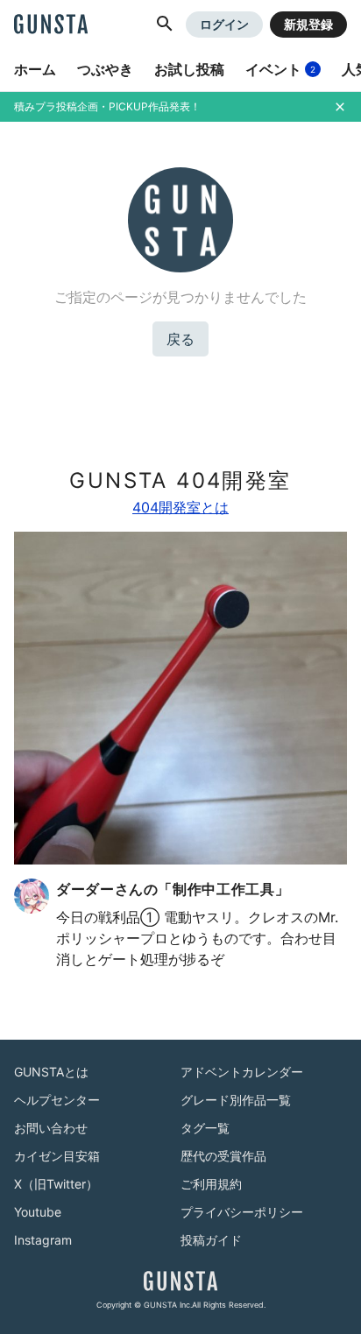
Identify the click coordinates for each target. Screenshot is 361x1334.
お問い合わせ (51, 1127)
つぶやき (105, 69)
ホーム (35, 69)
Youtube (37, 1211)
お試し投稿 (189, 69)
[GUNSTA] (51, 25)
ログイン (224, 24)
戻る (180, 339)
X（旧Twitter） (56, 1183)
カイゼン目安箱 (57, 1155)
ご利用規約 (211, 1183)
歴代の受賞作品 (223, 1155)
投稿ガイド (211, 1239)
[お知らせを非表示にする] (340, 107)
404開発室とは (180, 507)
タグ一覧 (205, 1127)
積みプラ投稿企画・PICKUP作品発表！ (107, 106)
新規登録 (308, 24)
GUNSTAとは (51, 1071)
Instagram (43, 1239)
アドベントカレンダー (241, 1071)
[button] (165, 25)
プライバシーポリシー (241, 1211)
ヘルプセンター (57, 1099)
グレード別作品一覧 (235, 1099)
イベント (280, 69)
